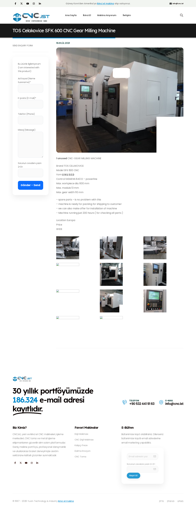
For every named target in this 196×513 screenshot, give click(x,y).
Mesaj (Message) (27, 129)
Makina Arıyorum (106, 15)
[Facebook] (15, 3)
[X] (21, 3)
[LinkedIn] (40, 3)
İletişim (127, 15)
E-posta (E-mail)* (27, 98)
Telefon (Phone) (26, 113)
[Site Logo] (32, 17)
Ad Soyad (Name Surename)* (26, 80)
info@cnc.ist (174, 403)
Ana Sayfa (71, 15)
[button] (181, 15)
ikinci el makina (105, 3)
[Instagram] (34, 3)
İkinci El (87, 15)
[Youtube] (27, 3)
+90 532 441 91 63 (141, 403)
